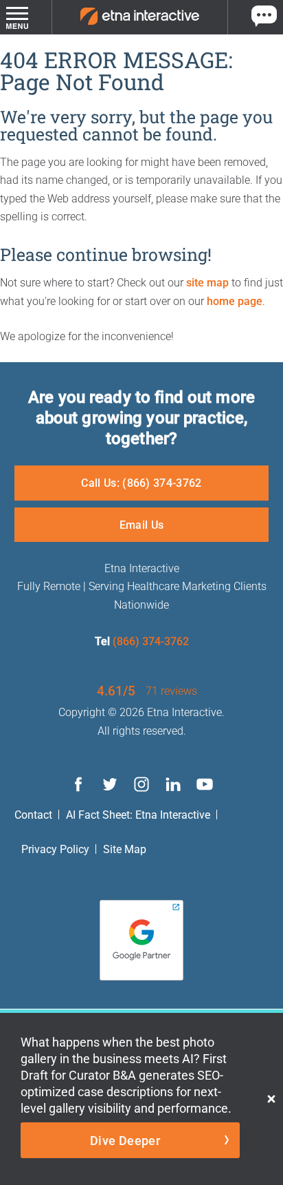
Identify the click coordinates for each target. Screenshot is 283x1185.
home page (234, 300)
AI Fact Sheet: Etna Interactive (138, 814)
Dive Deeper (125, 1140)
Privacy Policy (55, 848)
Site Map (124, 848)
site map (207, 282)
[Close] (271, 1099)
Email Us (142, 524)
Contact (33, 814)
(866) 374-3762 (151, 640)
